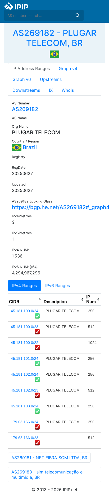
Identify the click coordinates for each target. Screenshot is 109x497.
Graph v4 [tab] (68, 68)
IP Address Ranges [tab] (31, 68)
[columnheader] (25, 299)
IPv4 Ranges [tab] (24, 285)
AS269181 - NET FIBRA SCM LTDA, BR (49, 457)
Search (77, 15)
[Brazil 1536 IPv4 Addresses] (54, 53)
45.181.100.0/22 (24, 342)
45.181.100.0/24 (24, 311)
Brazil (29, 147)
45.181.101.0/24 (24, 358)
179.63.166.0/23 (24, 438)
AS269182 (25, 109)
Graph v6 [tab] (21, 79)
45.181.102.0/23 (24, 390)
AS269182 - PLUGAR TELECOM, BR (55, 38)
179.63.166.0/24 (24, 422)
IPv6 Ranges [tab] (57, 285)
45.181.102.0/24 (24, 374)
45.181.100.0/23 (24, 327)
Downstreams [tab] (26, 90)
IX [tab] (51, 90)
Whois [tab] (68, 90)
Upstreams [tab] (51, 79)
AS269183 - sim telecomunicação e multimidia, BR (47, 474)
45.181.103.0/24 (24, 406)
